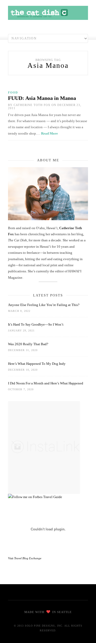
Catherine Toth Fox (32, 105)
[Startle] (35, 497)
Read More (49, 133)
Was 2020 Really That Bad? (28, 344)
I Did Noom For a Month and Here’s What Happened (45, 383)
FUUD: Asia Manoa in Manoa (42, 98)
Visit (24, 558)
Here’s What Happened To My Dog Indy (37, 364)
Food (13, 92)
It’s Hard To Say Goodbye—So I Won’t (35, 324)
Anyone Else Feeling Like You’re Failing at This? (43, 305)
